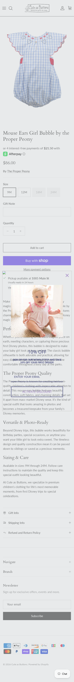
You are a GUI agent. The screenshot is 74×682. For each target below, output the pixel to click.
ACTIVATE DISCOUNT (37, 392)
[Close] (67, 275)
